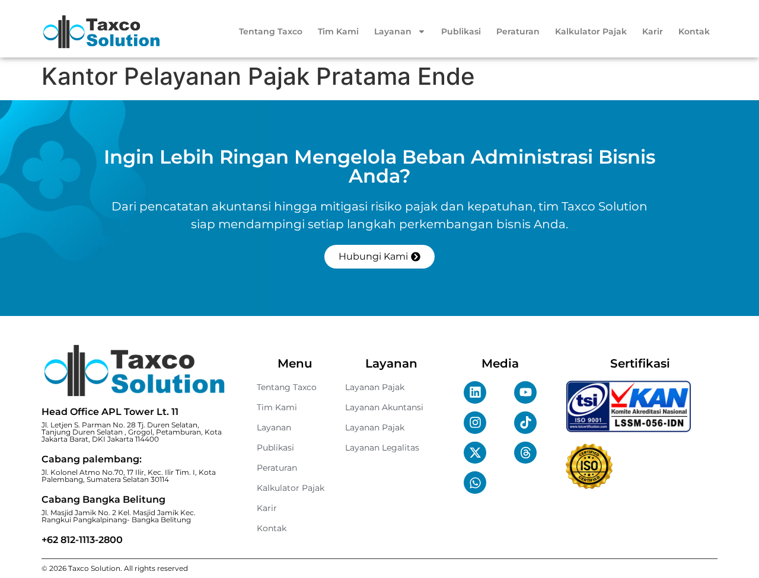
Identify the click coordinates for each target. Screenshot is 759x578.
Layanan (393, 31)
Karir (652, 31)
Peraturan (518, 31)
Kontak (694, 31)
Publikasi (461, 31)
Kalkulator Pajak (591, 31)
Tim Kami (338, 31)
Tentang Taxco (270, 31)
